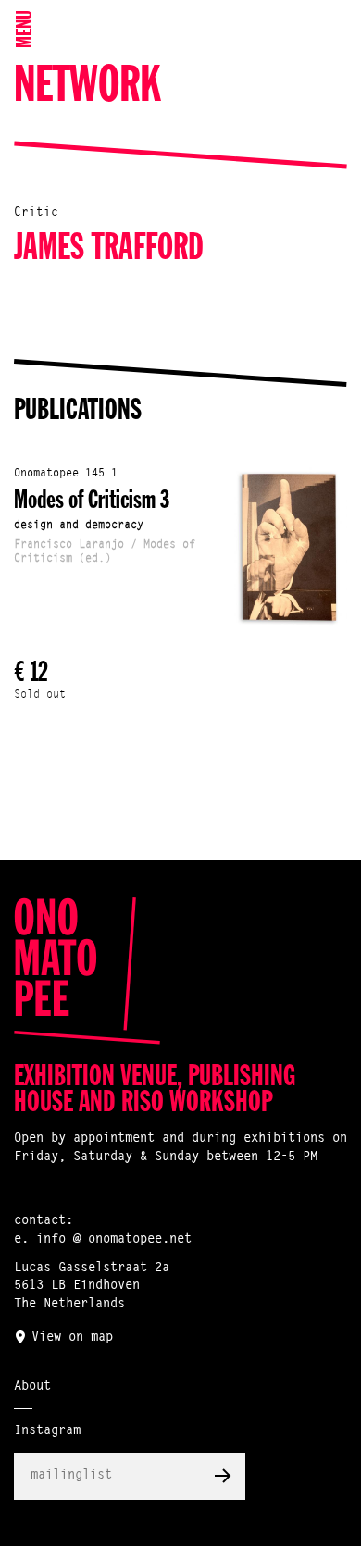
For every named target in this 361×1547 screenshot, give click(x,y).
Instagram (47, 1431)
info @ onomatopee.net (114, 1239)
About (32, 1386)
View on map (72, 1337)
